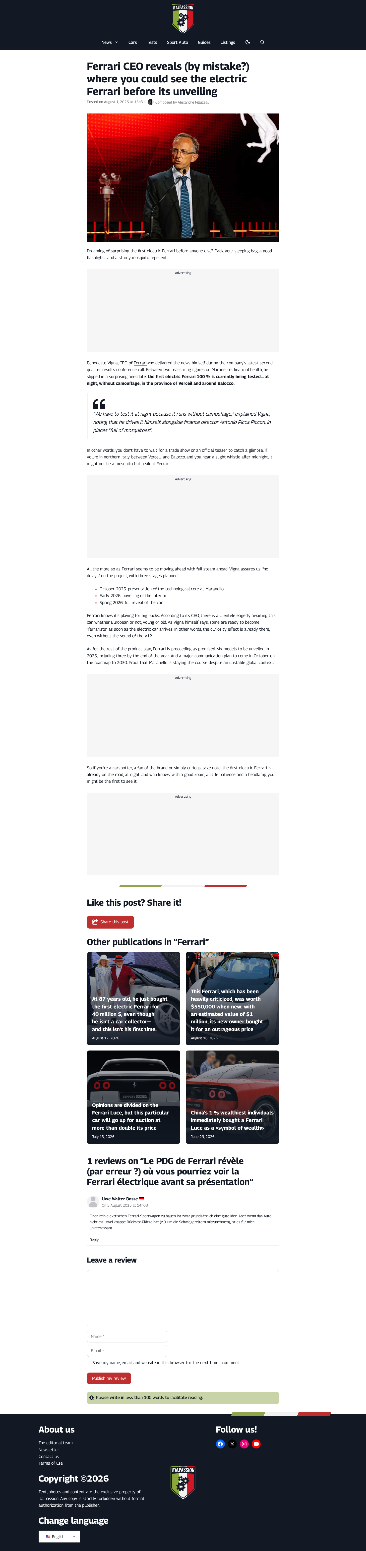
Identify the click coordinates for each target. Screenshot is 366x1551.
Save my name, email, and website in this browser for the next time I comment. (166, 1362)
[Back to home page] (183, 18)
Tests (152, 42)
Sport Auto (177, 42)
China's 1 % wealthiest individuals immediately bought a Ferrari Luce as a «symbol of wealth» (232, 1120)
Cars (132, 42)
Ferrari (140, 362)
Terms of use (51, 1463)
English (57, 1536)
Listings (228, 42)
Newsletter (49, 1449)
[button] (262, 42)
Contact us (49, 1456)
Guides (204, 42)
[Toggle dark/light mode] (247, 42)
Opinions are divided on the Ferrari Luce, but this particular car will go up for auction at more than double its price (130, 1116)
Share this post (114, 921)
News (107, 42)
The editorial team (56, 1442)
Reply (94, 1239)
